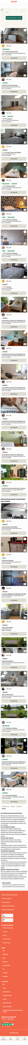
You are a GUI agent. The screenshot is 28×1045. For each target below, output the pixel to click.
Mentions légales (6, 965)
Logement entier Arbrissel (8, 909)
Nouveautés (5, 976)
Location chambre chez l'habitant (9, 527)
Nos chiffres (5, 972)
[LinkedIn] (12, 1019)
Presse (4, 957)
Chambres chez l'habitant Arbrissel (10, 894)
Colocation (9, 118)
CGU (3, 969)
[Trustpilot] (7, 1026)
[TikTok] (9, 1019)
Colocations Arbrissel (6, 898)
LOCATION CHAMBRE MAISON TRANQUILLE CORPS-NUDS (14, 594)
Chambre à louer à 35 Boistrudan (9, 85)
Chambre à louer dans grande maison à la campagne (14, 488)
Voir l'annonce (14, 58)
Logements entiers (6, 942)
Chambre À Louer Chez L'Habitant (13, 152)
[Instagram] (6, 1019)
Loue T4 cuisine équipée (7, 627)
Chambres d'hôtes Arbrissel (8, 906)
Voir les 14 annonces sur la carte (14, 17)
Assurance (5, 999)
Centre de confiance (7, 1002)
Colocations (5, 931)
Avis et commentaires (7, 1006)
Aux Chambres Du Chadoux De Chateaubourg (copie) (14, 354)
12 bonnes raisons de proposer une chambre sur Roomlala (13, 1011)
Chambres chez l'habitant (8, 927)
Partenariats (5, 961)
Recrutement (5, 954)
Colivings (4, 935)
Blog (4, 950)
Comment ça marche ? (7, 995)
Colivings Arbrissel (6, 902)
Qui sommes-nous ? (7, 991)
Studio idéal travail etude (12, 51)
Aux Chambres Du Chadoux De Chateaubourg (12, 454)
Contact (4, 988)
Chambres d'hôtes (6, 939)
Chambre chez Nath (10, 186)
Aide (4, 984)
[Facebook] (3, 1019)
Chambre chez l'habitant (11, 219)
